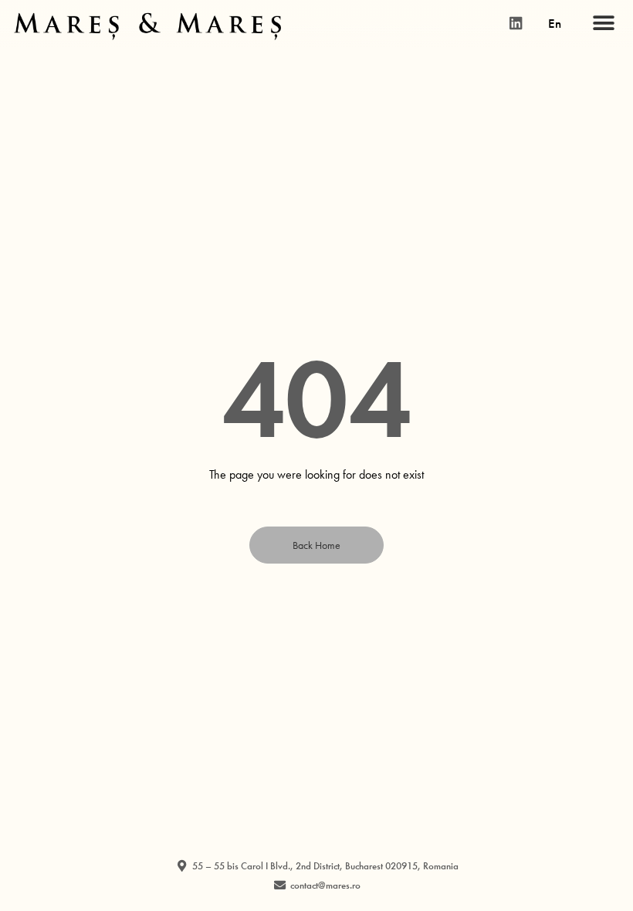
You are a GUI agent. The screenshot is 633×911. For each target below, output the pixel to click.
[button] (603, 23)
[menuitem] (554, 23)
